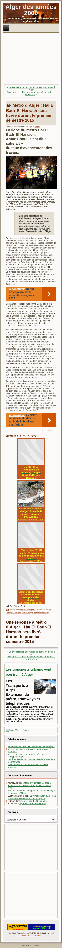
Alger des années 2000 (31, 10)
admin (37, 127)
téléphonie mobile (41, 612)
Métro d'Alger (27, 612)
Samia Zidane (14, 791)
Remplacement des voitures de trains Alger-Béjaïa (31, 746)
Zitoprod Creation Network (30, 935)
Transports (30, 610)
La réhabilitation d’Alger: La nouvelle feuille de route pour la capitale (32, 797)
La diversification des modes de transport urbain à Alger (32, 88)
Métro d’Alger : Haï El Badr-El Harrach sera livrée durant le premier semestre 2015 (29, 785)
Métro (22, 610)
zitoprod (36, 945)
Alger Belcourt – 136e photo (33, 801)
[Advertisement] (31, 846)
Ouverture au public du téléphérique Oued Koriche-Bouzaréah (31, 93)
